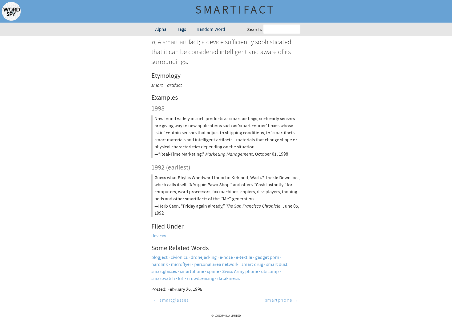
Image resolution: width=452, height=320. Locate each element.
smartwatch (163, 279)
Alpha (160, 29)
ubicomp (270, 272)
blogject (159, 257)
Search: (254, 30)
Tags (181, 29)
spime (213, 272)
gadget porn (267, 257)
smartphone (192, 272)
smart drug (252, 264)
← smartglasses (171, 300)
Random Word (211, 29)
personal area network (216, 264)
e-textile (244, 257)
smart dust (276, 264)
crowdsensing (200, 279)
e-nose (226, 257)
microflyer (181, 264)
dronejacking (204, 257)
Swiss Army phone (240, 272)
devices (158, 236)
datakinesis (228, 279)
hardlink (159, 264)
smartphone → (282, 300)
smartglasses (164, 272)
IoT (181, 279)
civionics (179, 257)
